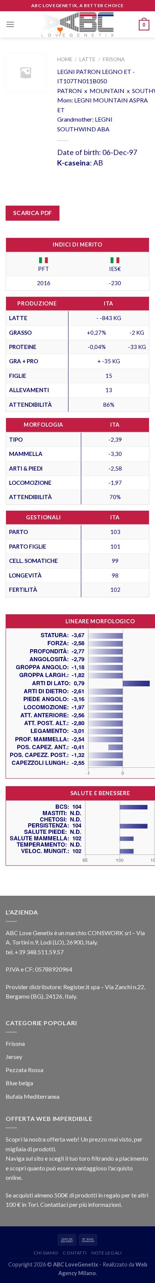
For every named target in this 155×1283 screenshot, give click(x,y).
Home (64, 59)
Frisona (114, 59)
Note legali (106, 1253)
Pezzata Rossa (24, 1069)
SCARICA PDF (32, 212)
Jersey (14, 1056)
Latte (87, 59)
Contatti (75, 1253)
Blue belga (19, 1082)
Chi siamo (46, 1253)
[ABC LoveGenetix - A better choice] (77, 24)
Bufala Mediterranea (32, 1096)
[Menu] (10, 24)
